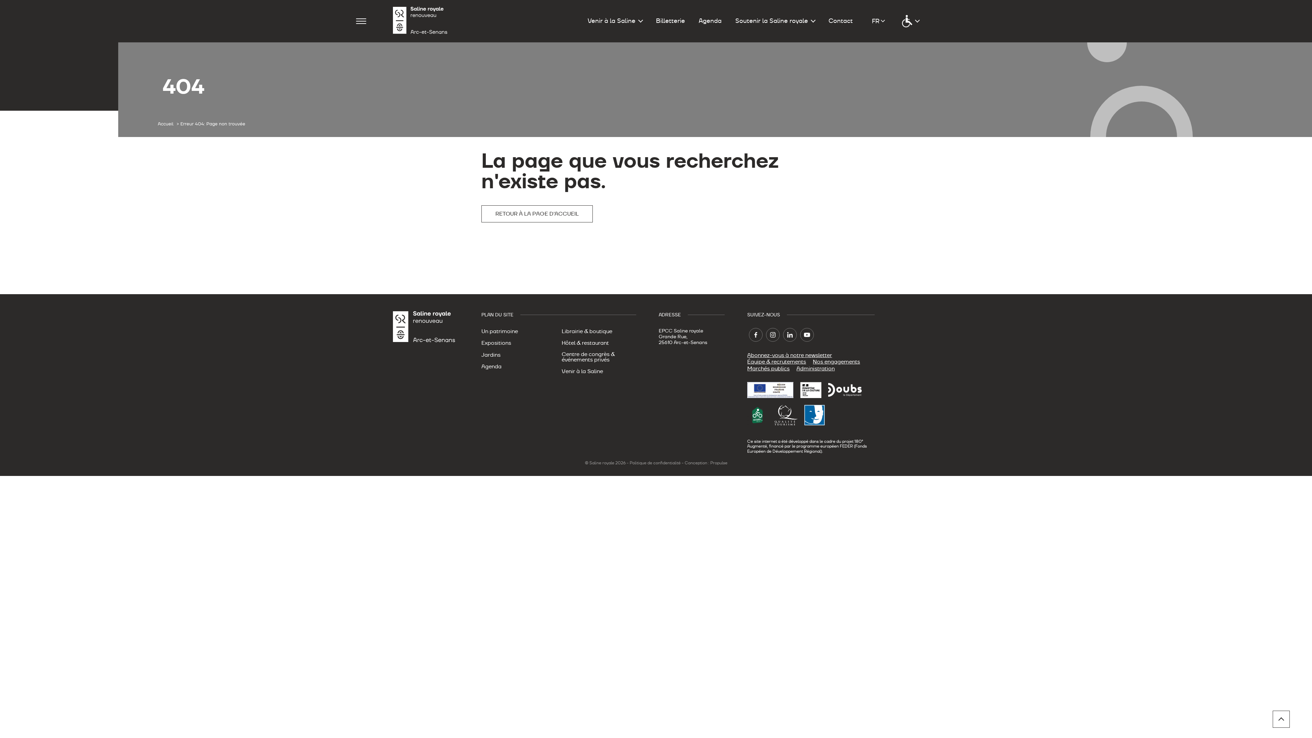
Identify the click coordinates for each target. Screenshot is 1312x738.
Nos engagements (836, 362)
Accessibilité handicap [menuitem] (910, 21)
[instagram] (773, 335)
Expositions (496, 343)
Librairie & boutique (587, 331)
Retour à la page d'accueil (537, 213)
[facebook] (756, 335)
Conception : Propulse (706, 463)
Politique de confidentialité (655, 463)
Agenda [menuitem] (710, 21)
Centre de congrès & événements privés (588, 357)
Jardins (491, 355)
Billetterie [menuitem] (670, 21)
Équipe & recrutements (776, 362)
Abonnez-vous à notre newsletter (789, 355)
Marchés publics (768, 368)
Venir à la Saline (582, 371)
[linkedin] (790, 335)
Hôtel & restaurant (585, 343)
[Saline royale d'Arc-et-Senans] (420, 21)
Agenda (491, 366)
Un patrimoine (499, 331)
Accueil (166, 124)
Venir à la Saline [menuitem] (612, 21)
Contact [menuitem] (841, 21)
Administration (815, 368)
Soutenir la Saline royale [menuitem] (771, 21)
